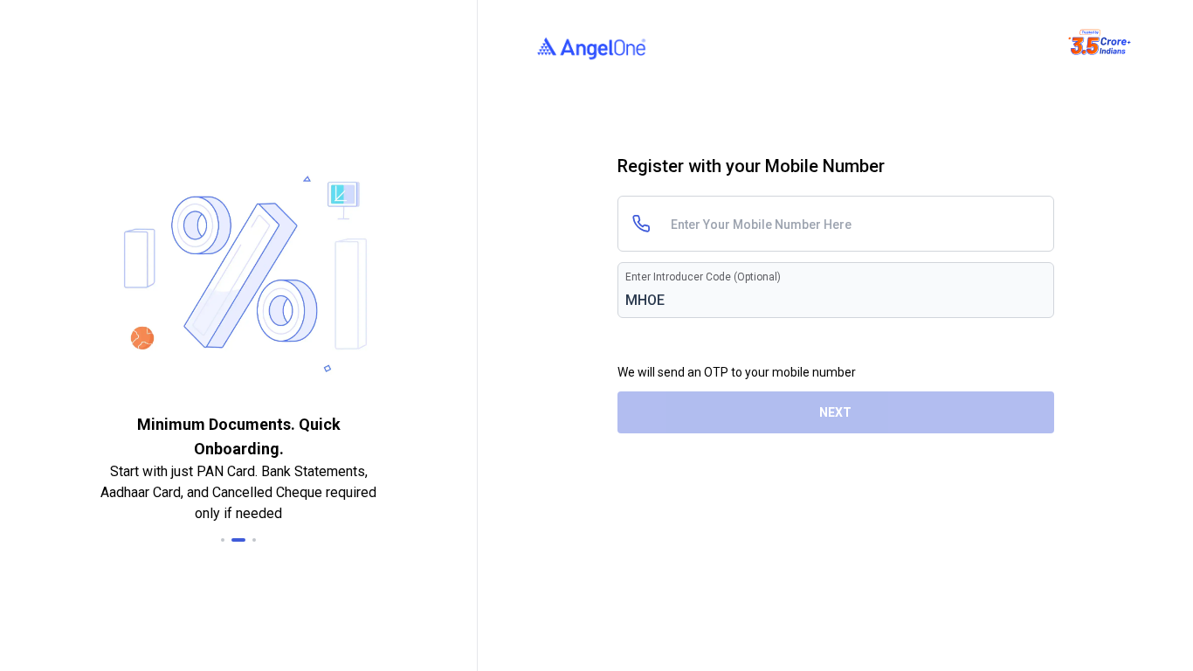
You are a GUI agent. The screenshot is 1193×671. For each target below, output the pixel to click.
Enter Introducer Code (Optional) (703, 277)
